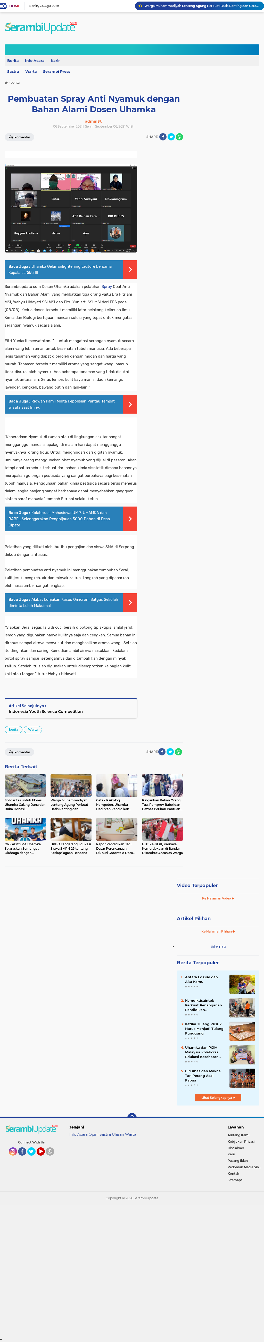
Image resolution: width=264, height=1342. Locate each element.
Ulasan (118, 1134)
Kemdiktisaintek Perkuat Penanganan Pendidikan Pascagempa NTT (203, 1005)
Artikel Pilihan (194, 918)
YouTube (44, 1158)
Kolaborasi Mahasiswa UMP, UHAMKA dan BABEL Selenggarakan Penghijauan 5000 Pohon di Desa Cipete (59, 518)
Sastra (105, 1134)
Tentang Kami (238, 1135)
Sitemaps (235, 1180)
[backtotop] (132, 1117)
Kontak (233, 1173)
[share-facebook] (163, 136)
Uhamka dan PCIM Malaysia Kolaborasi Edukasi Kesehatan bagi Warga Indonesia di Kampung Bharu (204, 1052)
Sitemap (218, 946)
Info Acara (35, 60)
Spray (107, 286)
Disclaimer (236, 1148)
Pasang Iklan (238, 1161)
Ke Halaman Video (217, 898)
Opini (93, 1134)
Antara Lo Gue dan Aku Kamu (201, 979)
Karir (55, 60)
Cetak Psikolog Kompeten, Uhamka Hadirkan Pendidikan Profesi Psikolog (201, 6)
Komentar (22, 752)
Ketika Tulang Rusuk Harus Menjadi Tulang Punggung (204, 1028)
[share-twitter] (171, 136)
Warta (31, 71)
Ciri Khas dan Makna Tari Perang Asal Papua (203, 1075)
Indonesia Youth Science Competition (46, 711)
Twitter (33, 1158)
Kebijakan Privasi (241, 1141)
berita (13, 729)
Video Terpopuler (197, 885)
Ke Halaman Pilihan (217, 931)
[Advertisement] (132, 1271)
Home (14, 6)
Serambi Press (56, 71)
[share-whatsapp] (179, 136)
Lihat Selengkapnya (217, 1098)
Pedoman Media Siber (245, 1167)
